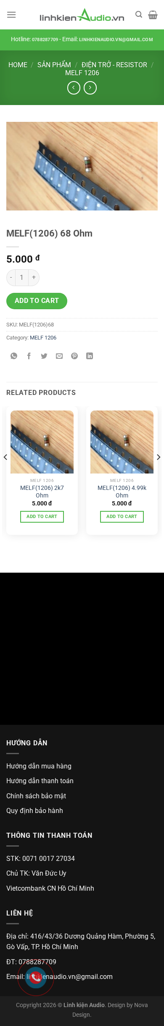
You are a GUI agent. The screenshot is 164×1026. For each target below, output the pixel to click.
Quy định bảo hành (34, 811)
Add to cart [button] (42, 516)
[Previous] (6, 473)
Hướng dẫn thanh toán (40, 781)
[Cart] (153, 14)
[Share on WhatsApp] (14, 357)
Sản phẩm (54, 65)
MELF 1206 (82, 73)
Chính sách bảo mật (36, 796)
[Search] (138, 14)
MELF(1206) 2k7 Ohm (42, 491)
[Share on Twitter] (44, 357)
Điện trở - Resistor (114, 65)
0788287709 (45, 39)
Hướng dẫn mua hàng (38, 766)
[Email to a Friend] (59, 357)
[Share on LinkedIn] (90, 357)
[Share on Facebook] (29, 357)
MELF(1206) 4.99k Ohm (122, 491)
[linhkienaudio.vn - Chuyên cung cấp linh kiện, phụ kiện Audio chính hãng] (82, 15)
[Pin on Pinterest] (75, 357)
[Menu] (11, 14)
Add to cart (37, 301)
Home (17, 65)
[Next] (158, 473)
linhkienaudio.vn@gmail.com (116, 39)
